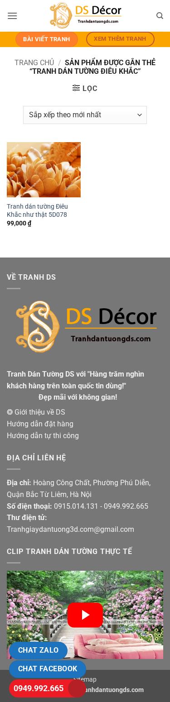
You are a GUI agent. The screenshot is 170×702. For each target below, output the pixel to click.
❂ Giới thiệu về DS (36, 412)
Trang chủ (34, 62)
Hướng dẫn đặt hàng (40, 424)
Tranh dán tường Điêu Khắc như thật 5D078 (37, 210)
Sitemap (85, 679)
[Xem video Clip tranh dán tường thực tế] (85, 615)
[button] (12, 16)
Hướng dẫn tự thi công (43, 435)
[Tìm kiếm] (159, 15)
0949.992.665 (38, 688)
